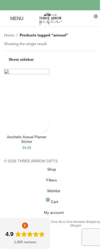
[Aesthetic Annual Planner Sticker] (26, 91)
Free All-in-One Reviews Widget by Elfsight (75, 223)
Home (9, 35)
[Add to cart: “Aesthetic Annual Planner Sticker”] (8, 118)
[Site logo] (50, 18)
